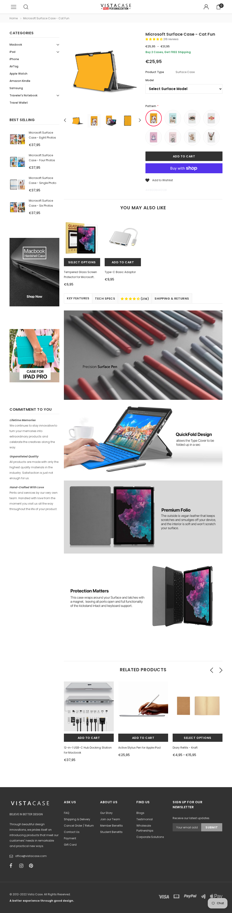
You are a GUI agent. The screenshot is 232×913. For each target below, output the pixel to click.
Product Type (154, 72)
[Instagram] (22, 865)
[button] (154, 39)
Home (14, 18)
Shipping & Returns (172, 298)
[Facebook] (13, 865)
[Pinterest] (32, 865)
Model (149, 80)
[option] (102, 71)
